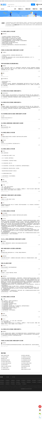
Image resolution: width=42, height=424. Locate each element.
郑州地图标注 (29, 380)
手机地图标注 (11, 386)
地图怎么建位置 (23, 367)
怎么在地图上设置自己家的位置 (6, 363)
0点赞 (39, 46)
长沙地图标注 (39, 380)
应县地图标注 (13, 382)
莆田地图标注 (29, 382)
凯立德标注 (40, 386)
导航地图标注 (25, 386)
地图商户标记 (12, 6)
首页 (15, 8)
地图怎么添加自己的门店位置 (26, 369)
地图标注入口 (20, 8)
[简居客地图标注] (3, 4)
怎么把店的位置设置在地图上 (26, 358)
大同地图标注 (7, 382)
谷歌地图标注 (15, 386)
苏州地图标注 (18, 380)
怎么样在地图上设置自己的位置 (26, 363)
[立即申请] (39, 406)
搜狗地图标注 (20, 386)
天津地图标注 (7, 380)
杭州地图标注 (23, 380)
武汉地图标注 (34, 380)
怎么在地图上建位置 (4, 364)
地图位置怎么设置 (4, 358)
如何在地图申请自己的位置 (25, 366)
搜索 (33, 4)
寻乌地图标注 (34, 382)
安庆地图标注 (23, 382)
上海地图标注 (13, 380)
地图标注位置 (27, 8)
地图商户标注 (35, 8)
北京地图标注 (2, 380)
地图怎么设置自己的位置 (5, 355)
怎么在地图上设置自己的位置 (5, 361)
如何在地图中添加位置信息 (25, 361)
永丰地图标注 (39, 382)
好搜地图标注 (30, 386)
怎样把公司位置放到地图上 (25, 364)
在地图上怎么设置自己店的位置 (6, 366)
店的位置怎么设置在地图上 (25, 355)
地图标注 (16, 6)
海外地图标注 (20, 6)
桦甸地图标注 (18, 382)
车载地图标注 (2, 386)
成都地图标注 (2, 382)
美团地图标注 (35, 386)
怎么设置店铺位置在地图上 (5, 369)
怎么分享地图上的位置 (4, 367)
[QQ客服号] (39, 410)
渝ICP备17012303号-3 (17, 389)
